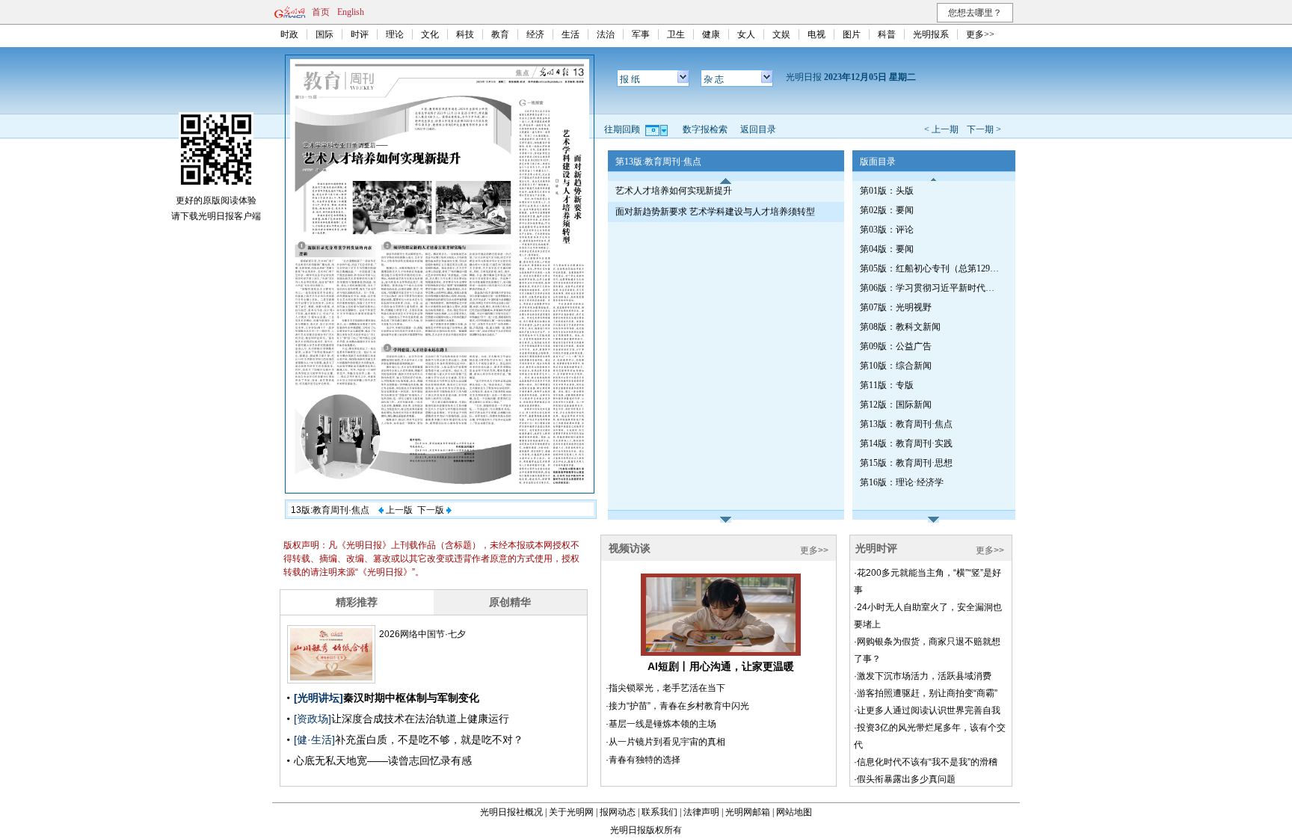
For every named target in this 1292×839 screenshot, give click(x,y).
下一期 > (984, 129)
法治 (606, 34)
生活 (570, 34)
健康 (711, 34)
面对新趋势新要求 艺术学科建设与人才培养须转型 (715, 211)
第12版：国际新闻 (896, 404)
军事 (641, 34)
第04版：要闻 (887, 249)
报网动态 (618, 812)
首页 (321, 12)
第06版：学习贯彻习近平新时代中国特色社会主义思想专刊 (931, 288)
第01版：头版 (887, 190)
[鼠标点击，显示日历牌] (657, 129)
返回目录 (758, 129)
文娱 (781, 34)
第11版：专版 (887, 385)
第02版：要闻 (887, 210)
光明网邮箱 (747, 812)
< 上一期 (941, 129)
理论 (395, 34)
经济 (535, 34)
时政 (289, 34)
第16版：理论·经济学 (902, 482)
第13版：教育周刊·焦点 (906, 424)
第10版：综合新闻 (896, 365)
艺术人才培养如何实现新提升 (673, 190)
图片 (852, 34)
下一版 (431, 510)
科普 (887, 34)
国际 (324, 34)
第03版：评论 (887, 229)
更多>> (980, 34)
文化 (430, 34)
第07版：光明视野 (896, 307)
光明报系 (931, 34)
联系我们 (659, 812)
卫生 (676, 34)
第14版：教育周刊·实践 (906, 443)
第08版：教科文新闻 (900, 327)
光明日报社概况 (511, 812)
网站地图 (794, 812)
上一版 (398, 510)
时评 (360, 34)
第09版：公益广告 (896, 346)
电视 (816, 34)
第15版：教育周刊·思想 (906, 463)
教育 (500, 34)
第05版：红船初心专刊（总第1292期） (931, 268)
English (350, 12)
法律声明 (701, 812)
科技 (465, 34)
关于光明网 (571, 812)
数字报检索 (705, 129)
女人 (746, 34)
